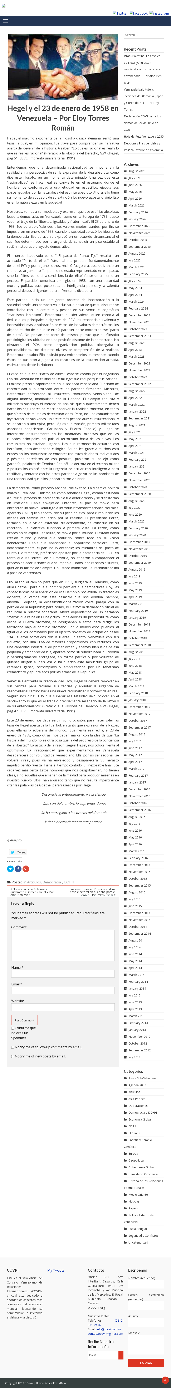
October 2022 (137, 377)
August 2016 (136, 817)
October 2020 (137, 487)
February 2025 (138, 274)
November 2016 (139, 796)
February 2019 (138, 611)
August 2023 (136, 343)
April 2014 (135, 968)
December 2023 (139, 315)
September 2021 (139, 418)
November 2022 (139, 370)
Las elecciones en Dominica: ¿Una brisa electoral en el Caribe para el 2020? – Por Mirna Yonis (92, 891)
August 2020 (136, 501)
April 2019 (135, 597)
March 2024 (136, 301)
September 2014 (139, 933)
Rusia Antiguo (137, 1229)
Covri (30, 1383)
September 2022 (139, 384)
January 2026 (137, 219)
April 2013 (135, 1009)
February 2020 (138, 528)
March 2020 (136, 521)
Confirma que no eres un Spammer (23, 1033)
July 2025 (134, 260)
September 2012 (139, 1050)
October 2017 (137, 721)
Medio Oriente (138, 1194)
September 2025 (139, 247)
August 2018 (136, 652)
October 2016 (137, 803)
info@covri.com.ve (109, 1329)
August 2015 (136, 892)
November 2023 (139, 322)
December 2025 (139, 226)
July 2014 (134, 947)
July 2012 (134, 1057)
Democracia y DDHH (58, 882)
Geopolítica (136, 1160)
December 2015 (139, 865)
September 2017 (139, 727)
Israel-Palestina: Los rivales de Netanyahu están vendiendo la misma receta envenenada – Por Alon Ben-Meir (143, 69)
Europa (133, 1153)
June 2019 (135, 583)
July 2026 (134, 178)
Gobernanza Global (141, 1167)
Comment (18, 927)
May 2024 (135, 288)
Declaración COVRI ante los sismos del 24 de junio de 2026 (142, 123)
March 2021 (136, 453)
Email (16, 984)
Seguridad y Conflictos (143, 1236)
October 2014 (137, 927)
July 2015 (134, 899)
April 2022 (135, 398)
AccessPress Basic (56, 1383)
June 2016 (135, 830)
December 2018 (139, 624)
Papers (133, 1208)
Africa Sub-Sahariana (142, 1078)
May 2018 (135, 672)
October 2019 (137, 556)
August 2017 (136, 734)
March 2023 (136, 356)
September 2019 (139, 563)
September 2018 (139, 645)
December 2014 (139, 913)
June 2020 (135, 514)
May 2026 (135, 192)
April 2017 (135, 762)
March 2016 (136, 851)
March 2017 (136, 769)
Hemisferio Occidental (143, 1174)
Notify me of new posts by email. (40, 1056)
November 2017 (139, 714)
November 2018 (139, 631)
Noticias (134, 1201)
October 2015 (137, 879)
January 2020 (137, 535)
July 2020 (134, 508)
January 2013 (137, 1030)
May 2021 (135, 439)
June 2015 (135, 906)
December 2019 (139, 542)
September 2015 (139, 885)
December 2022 (139, 363)
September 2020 (139, 494)
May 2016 (135, 837)
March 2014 (136, 975)
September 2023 (139, 336)
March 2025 (136, 267)
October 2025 (137, 240)
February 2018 (138, 693)
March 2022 (136, 405)
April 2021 (135, 446)
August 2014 (136, 940)
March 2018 (136, 686)
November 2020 (139, 480)
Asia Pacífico (137, 1099)
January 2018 (137, 700)
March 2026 (136, 205)
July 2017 (134, 741)
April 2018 (135, 679)
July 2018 (134, 659)
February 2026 (138, 212)
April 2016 (135, 844)
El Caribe (134, 1133)
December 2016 (139, 789)
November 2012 (139, 1037)
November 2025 (139, 233)
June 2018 (135, 666)
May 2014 (135, 961)
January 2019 (137, 617)
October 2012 (137, 1043)
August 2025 (136, 253)
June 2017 (135, 748)
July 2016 (134, 824)
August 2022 (136, 391)
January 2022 (137, 411)
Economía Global (139, 1119)
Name (17, 967)
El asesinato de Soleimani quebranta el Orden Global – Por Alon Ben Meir (32, 891)
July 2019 (134, 576)
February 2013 (138, 1023)
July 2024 (134, 281)
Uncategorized (138, 1242)
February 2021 (138, 459)
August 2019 (136, 569)
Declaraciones (138, 1106)
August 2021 (136, 425)
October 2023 (137, 329)
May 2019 (135, 590)
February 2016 (138, 858)
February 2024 (138, 308)
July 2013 (134, 995)
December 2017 (139, 707)
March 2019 (136, 604)
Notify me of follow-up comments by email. (48, 1047)
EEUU (132, 1126)
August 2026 (136, 171)
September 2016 (139, 810)
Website (17, 1001)
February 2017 (138, 775)
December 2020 (139, 473)
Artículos (34, 882)
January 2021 (137, 466)
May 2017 (135, 755)
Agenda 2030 (137, 1085)
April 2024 (135, 295)
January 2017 (137, 782)
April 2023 (135, 350)
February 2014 (138, 982)
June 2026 (135, 185)
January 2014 (137, 988)
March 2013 (136, 1016)
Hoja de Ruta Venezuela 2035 (144, 136)
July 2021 (134, 432)
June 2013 (135, 1002)
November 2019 (139, 549)
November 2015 (139, 872)
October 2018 (137, 638)
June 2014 (135, 954)
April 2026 (135, 198)
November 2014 (139, 920)
